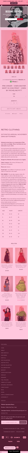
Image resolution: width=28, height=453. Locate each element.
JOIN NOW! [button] (20, 19)
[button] (26, 8)
